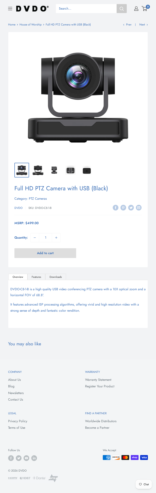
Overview (18, 277)
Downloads (56, 277)
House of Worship (31, 24)
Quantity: (21, 237)
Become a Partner (97, 427)
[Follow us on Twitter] (19, 458)
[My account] (136, 8)
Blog (11, 386)
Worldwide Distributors (100, 421)
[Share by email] (139, 207)
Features (36, 277)
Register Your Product (99, 386)
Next (142, 24)
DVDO (18, 208)
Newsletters (16, 393)
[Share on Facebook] (115, 207)
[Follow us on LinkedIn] (34, 458)
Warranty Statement (98, 379)
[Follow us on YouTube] (26, 458)
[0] (144, 8)
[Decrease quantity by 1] (34, 237)
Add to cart (45, 253)
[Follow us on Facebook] (11, 458)
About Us (14, 379)
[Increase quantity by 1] (56, 237)
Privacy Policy (17, 421)
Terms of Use (16, 427)
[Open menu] (10, 8)
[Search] (122, 8)
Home (11, 24)
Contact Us (15, 399)
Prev (128, 24)
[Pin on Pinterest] (123, 207)
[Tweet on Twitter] (131, 207)
